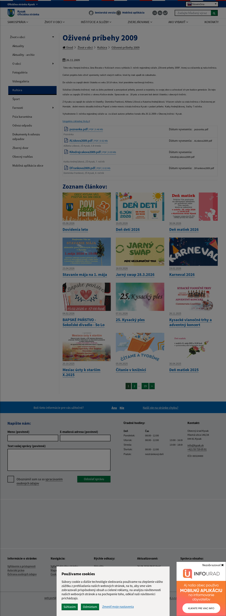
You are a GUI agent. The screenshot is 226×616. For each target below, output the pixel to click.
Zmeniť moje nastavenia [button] (118, 606)
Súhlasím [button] (70, 607)
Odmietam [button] (90, 607)
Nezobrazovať (211, 565)
